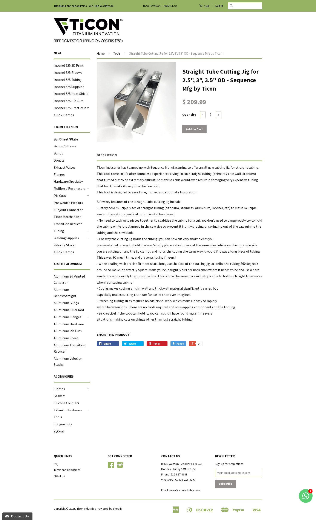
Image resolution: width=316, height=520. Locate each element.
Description (107, 155)
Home (101, 53)
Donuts (59, 160)
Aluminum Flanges (67, 317)
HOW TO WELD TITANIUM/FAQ (160, 5)
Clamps (59, 389)
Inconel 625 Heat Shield (71, 93)
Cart (206, 6)
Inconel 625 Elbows (68, 72)
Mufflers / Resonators (69, 188)
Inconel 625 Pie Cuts (68, 101)
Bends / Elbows (65, 146)
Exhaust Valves (64, 167)
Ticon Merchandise (67, 216)
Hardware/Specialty (68, 181)
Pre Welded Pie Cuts (68, 203)
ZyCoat (59, 431)
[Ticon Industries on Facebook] (110, 466)
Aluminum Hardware (69, 324)
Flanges (59, 174)
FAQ (56, 464)
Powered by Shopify (109, 509)
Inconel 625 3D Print (69, 65)
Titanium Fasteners (68, 410)
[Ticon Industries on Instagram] (120, 466)
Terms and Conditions (67, 470)
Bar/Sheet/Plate (66, 139)
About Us (59, 476)
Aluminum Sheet (66, 338)
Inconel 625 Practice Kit (71, 108)
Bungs (58, 153)
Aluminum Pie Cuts (68, 331)
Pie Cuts (60, 195)
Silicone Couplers (66, 403)
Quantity (189, 114)
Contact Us (19, 516)
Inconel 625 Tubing (68, 79)
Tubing (59, 231)
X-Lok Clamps (64, 115)
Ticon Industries (86, 509)
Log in (219, 6)
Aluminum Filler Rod (69, 310)
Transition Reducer (68, 224)
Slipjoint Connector (68, 210)
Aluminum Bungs (66, 303)
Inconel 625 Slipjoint (69, 87)
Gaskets (60, 396)
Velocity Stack (64, 245)
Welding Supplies (66, 238)
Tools (58, 417)
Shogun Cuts (63, 424)
